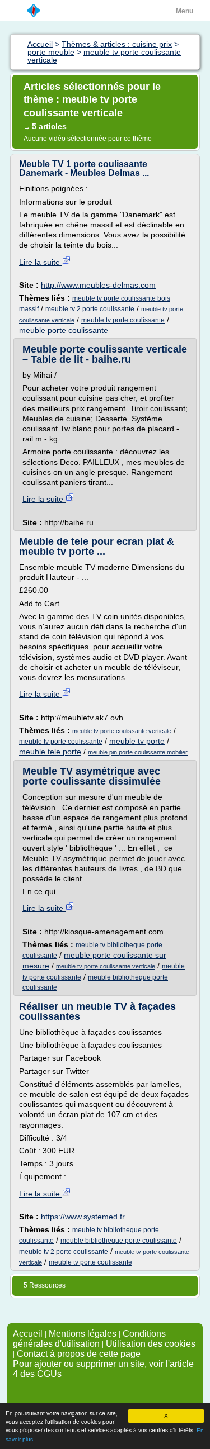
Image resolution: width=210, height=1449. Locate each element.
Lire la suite (40, 262)
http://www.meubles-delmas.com (98, 285)
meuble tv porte (137, 741)
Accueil (28, 1333)
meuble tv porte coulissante (123, 320)
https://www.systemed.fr (83, 1216)
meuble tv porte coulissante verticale (121, 731)
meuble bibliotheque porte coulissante (118, 1240)
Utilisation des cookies (150, 1343)
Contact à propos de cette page (79, 1353)
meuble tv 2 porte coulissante (89, 309)
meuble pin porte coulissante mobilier (138, 752)
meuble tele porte (50, 751)
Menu (184, 11)
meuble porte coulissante (63, 330)
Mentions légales (82, 1333)
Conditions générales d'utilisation (89, 1338)
